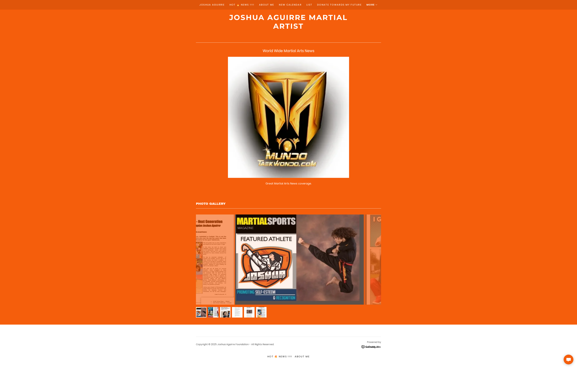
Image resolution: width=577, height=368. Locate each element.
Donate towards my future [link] (339, 4)
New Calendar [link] (290, 4)
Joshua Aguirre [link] (212, 4)
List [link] (309, 4)
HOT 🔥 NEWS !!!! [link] (241, 4)
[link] (288, 28)
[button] (372, 5)
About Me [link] (266, 4)
